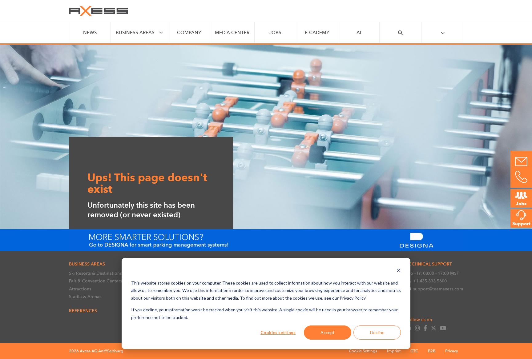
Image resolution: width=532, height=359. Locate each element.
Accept (327, 332)
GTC (414, 351)
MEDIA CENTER (232, 32)
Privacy (451, 351)
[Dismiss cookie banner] (399, 271)
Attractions (80, 289)
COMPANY (189, 32)
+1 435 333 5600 (430, 281)
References (83, 310)
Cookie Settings (363, 351)
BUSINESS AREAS (135, 32)
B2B (431, 351)
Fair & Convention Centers (95, 281)
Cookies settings (278, 332)
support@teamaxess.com (438, 289)
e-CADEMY (317, 32)
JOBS (275, 32)
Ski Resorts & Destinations (95, 273)
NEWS (90, 32)
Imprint (394, 351)
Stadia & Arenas (85, 296)
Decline (377, 332)
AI (359, 32)
